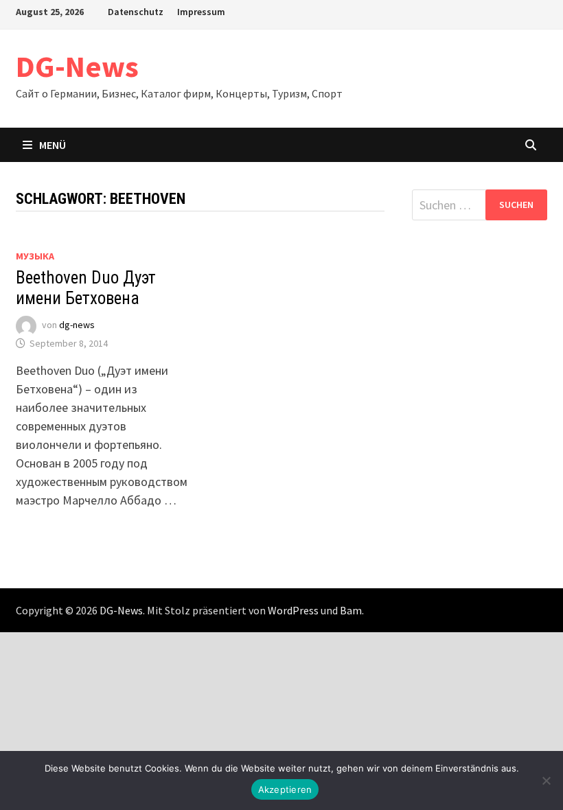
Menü (52, 145)
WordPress (293, 610)
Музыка (35, 256)
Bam (351, 610)
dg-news (77, 325)
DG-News (77, 66)
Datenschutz (135, 11)
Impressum (201, 11)
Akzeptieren (285, 789)
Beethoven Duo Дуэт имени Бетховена (86, 288)
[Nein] (546, 780)
